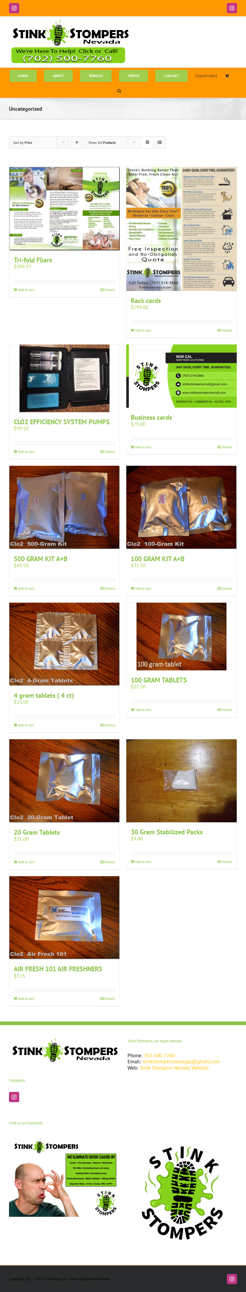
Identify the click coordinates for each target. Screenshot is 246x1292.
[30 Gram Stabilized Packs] (181, 780)
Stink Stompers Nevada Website (174, 1068)
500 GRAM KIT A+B (41, 559)
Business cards (151, 417)
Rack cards (146, 300)
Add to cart (26, 289)
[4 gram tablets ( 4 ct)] (64, 644)
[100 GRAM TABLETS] (181, 636)
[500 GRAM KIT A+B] (64, 507)
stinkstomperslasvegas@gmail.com (181, 1061)
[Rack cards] (181, 229)
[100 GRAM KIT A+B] (181, 507)
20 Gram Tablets (37, 832)
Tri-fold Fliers (33, 260)
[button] (119, 90)
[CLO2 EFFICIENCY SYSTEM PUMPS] (64, 378)
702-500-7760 (159, 1055)
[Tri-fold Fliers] (64, 208)
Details (109, 289)
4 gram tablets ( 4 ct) (44, 695)
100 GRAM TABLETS (159, 680)
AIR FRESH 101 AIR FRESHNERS (58, 969)
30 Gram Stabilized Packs (166, 832)
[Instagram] (14, 1097)
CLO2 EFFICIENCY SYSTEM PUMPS (62, 422)
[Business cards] (181, 376)
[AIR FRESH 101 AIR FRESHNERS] (64, 918)
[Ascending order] (76, 142)
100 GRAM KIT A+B (157, 559)
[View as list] (159, 142)
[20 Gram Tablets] (64, 781)
